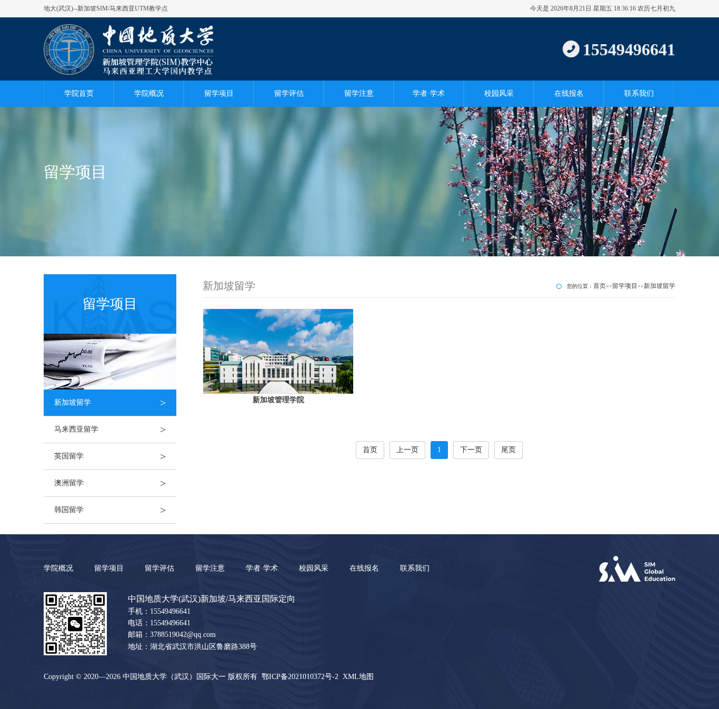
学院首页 (79, 93)
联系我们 (639, 93)
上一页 (407, 450)
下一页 (471, 450)
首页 (599, 285)
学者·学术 (429, 93)
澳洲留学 (110, 483)
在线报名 (569, 93)
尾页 (508, 450)
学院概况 (149, 93)
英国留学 (110, 456)
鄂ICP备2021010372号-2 (300, 677)
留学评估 (289, 93)
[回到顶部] (705, 695)
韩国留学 (110, 510)
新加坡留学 (110, 402)
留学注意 (359, 93)
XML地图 (358, 677)
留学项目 (219, 93)
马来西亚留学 (110, 429)
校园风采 (499, 93)
